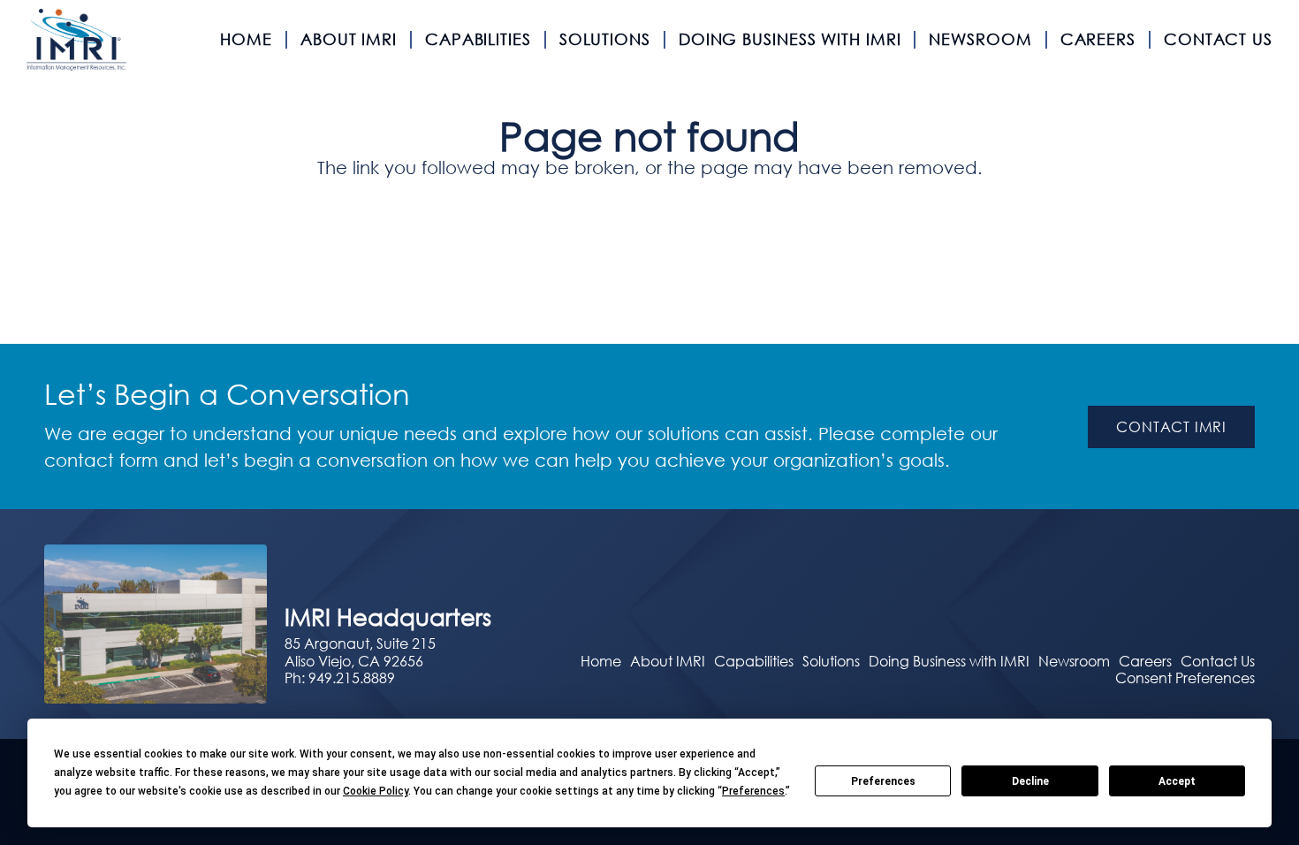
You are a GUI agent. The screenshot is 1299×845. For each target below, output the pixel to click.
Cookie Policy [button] (375, 791)
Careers (1145, 660)
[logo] (76, 40)
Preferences (883, 781)
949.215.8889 (351, 677)
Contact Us (1218, 660)
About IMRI (667, 660)
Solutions (831, 660)
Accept (1177, 781)
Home (601, 660)
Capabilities (754, 660)
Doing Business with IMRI (949, 660)
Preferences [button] (753, 791)
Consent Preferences (1185, 677)
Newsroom (1074, 660)
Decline (1030, 781)
